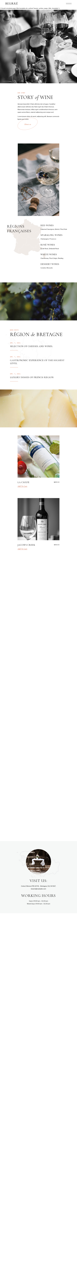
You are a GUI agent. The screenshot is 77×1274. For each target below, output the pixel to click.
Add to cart (22, 486)
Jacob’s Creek (26, 545)
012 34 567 (52, 886)
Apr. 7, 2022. (15, 343)
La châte (23, 482)
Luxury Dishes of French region (32, 377)
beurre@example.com (38, 889)
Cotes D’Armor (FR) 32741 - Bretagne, (34, 886)
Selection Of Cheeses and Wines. (31, 346)
